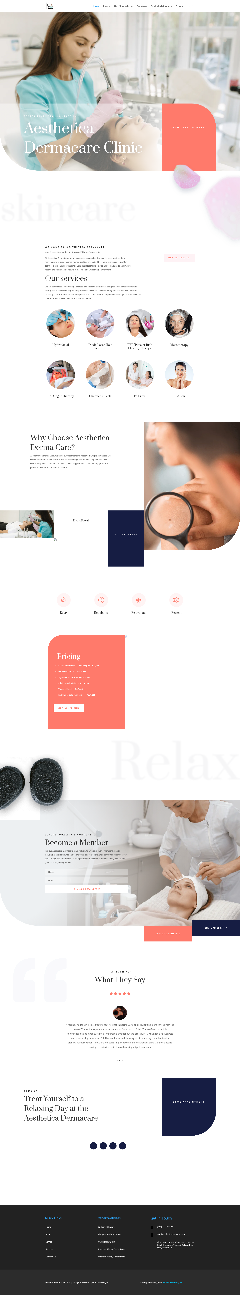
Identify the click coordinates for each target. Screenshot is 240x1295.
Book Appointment (189, 127)
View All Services (179, 258)
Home (95, 6)
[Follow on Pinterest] (122, 1145)
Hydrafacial (60, 345)
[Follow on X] (103, 1145)
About (106, 6)
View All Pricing (69, 708)
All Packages (126, 534)
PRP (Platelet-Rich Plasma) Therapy (139, 346)
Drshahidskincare (161, 6)
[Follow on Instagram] (113, 1145)
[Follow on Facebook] (93, 1145)
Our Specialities (123, 6)
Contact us (182, 6)
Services (142, 6)
